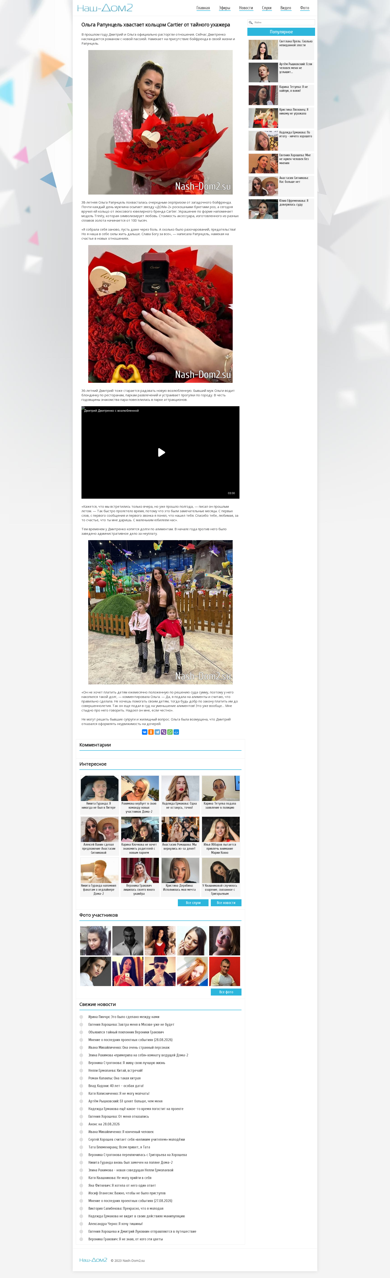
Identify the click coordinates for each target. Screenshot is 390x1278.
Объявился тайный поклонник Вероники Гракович (126, 1032)
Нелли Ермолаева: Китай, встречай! (115, 1070)
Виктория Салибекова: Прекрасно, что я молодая (125, 1208)
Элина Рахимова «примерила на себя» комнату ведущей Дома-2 (138, 1055)
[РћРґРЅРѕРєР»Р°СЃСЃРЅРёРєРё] (151, 732)
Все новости (226, 903)
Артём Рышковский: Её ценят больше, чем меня (125, 1101)
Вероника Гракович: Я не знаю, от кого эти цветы (125, 1239)
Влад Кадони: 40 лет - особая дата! (116, 1086)
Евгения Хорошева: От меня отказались (118, 1116)
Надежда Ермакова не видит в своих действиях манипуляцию (136, 1216)
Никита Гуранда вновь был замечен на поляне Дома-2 (130, 1162)
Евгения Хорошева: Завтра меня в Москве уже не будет (131, 1024)
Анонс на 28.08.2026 (104, 1124)
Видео (286, 7)
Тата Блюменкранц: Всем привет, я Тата (119, 1147)
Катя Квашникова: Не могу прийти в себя (119, 1178)
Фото (304, 7)
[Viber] (163, 732)
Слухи (267, 7)
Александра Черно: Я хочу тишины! (115, 1224)
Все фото (226, 992)
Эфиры (224, 7)
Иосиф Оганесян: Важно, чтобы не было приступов (127, 1193)
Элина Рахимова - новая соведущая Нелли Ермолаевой (130, 1170)
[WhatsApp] (170, 732)
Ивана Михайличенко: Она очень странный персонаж (128, 1047)
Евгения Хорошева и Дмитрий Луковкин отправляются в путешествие (142, 1231)
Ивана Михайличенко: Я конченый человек (120, 1132)
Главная (203, 7)
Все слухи (193, 903)
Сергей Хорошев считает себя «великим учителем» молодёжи (136, 1139)
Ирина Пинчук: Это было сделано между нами (123, 1017)
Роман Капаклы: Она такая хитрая (114, 1078)
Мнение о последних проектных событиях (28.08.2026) (130, 1040)
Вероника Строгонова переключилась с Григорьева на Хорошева (137, 1155)
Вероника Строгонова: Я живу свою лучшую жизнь (126, 1063)
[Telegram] (157, 732)
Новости (246, 7)
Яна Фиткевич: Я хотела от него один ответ (122, 1185)
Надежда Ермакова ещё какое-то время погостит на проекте (135, 1109)
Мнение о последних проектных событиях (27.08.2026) (130, 1201)
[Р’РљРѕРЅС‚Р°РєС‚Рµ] (144, 732)
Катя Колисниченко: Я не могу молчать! (118, 1093)
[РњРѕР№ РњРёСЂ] (176, 732)
